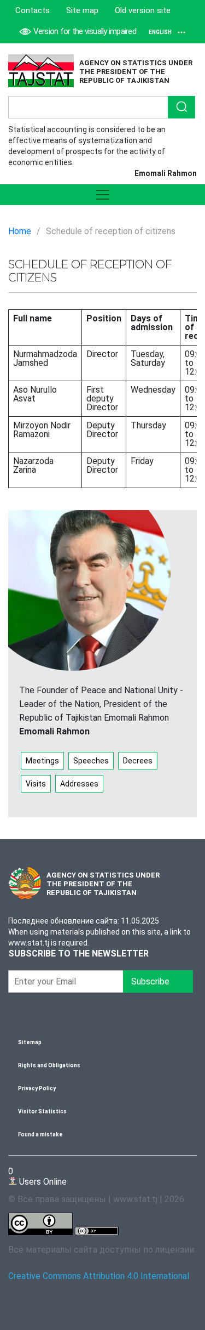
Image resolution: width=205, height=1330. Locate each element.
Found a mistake (40, 1134)
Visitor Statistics (42, 1111)
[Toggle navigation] (102, 194)
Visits (36, 783)
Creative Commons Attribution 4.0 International (98, 1276)
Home (19, 231)
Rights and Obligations (49, 1065)
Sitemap (30, 1042)
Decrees (138, 760)
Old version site (143, 10)
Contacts (32, 10)
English (160, 32)
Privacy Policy (37, 1088)
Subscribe (158, 981)
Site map (82, 10)
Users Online (37, 1176)
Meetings (42, 760)
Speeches (91, 760)
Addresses (79, 783)
